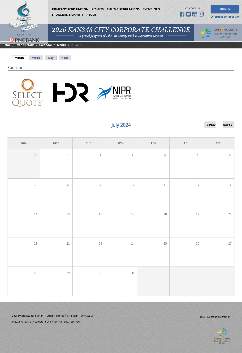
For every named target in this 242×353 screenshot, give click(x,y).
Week (36, 58)
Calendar (45, 45)
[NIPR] (114, 112)
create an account (227, 17)
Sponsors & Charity (67, 15)
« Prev (211, 125)
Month (61, 45)
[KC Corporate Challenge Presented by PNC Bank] (24, 22)
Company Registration (70, 9)
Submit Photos (55, 315)
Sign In (225, 9)
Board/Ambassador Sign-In (27, 315)
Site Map (72, 315)
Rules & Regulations (123, 9)
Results (97, 9)
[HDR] (71, 112)
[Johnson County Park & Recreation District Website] (219, 342)
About (91, 15)
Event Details (25, 45)
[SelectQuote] (28, 112)
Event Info (151, 9)
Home (6, 45)
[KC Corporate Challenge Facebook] (183, 14)
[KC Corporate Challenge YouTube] (195, 14)
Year (65, 58)
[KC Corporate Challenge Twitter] (189, 14)
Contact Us (87, 315)
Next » (227, 125)
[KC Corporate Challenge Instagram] (202, 14)
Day (51, 58)
